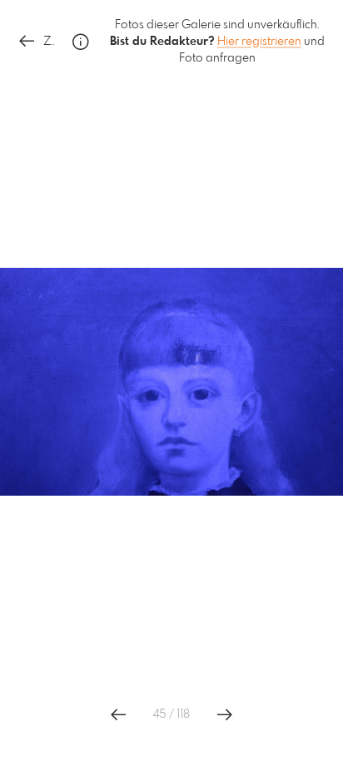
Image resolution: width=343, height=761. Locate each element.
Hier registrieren (259, 41)
